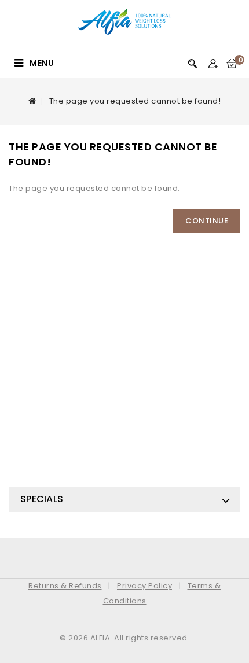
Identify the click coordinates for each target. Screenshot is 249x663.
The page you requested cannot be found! (135, 100)
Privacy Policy (144, 585)
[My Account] (213, 64)
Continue (206, 220)
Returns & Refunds (65, 585)
